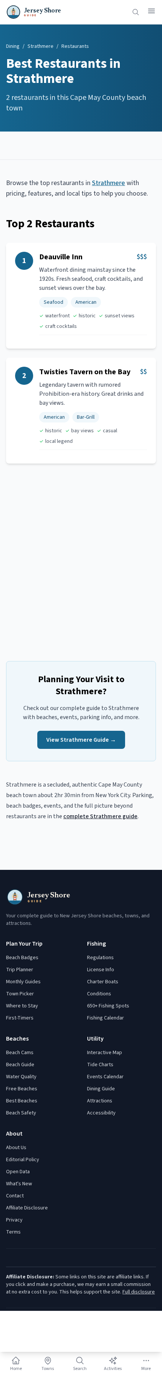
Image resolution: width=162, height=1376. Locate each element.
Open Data (18, 1171)
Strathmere (40, 46)
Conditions (99, 994)
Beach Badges (22, 957)
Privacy (14, 1220)
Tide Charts (100, 1064)
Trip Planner (19, 969)
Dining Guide (101, 1089)
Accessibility (101, 1113)
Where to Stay (22, 1006)
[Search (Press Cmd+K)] (135, 12)
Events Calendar (105, 1077)
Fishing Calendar (105, 1018)
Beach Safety (21, 1113)
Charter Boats (102, 982)
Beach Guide (20, 1064)
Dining (13, 46)
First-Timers (20, 1018)
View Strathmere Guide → (81, 740)
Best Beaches (21, 1101)
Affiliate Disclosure (27, 1208)
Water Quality (21, 1077)
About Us (16, 1147)
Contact (15, 1196)
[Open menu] (151, 10)
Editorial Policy (22, 1159)
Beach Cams (20, 1052)
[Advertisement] (81, 145)
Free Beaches (21, 1089)
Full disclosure (138, 1292)
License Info (100, 969)
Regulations (100, 957)
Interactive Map (104, 1052)
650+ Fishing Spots (108, 1006)
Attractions (99, 1101)
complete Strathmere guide (100, 816)
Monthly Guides (23, 982)
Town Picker (20, 994)
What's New (19, 1184)
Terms (13, 1232)
